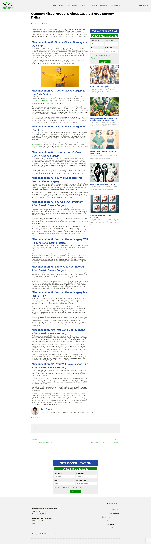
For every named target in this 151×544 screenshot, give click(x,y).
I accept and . (69, 487)
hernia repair (36, 144)
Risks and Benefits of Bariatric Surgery (103, 184)
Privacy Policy (79, 487)
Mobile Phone (110, 48)
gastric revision (80, 143)
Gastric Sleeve (36, 417)
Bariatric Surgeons (72, 5)
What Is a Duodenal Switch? (99, 86)
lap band (35, 100)
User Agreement (103, 55)
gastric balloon (46, 100)
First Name (95, 41)
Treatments (61, 5)
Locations (82, 5)
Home (54, 5)
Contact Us (92, 5)
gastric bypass (81, 98)
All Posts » (37, 428)
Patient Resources (115, 5)
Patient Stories (104, 5)
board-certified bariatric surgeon (65, 146)
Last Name (109, 41)
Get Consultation (75, 463)
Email (93, 48)
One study (35, 60)
